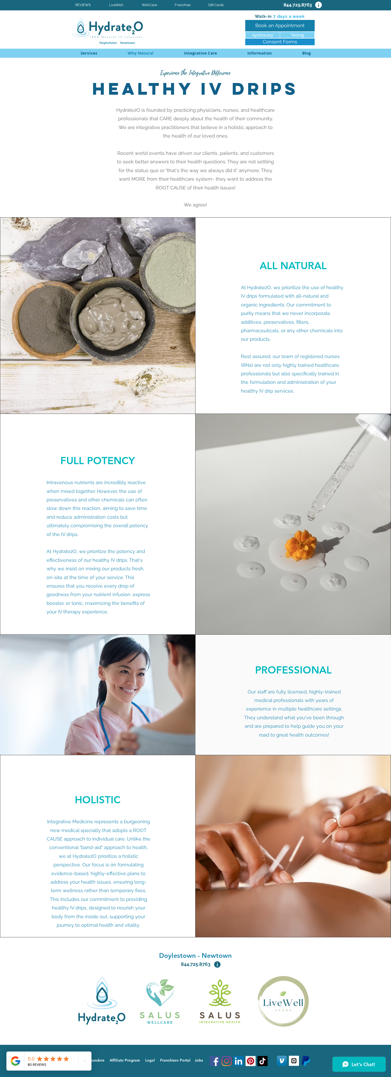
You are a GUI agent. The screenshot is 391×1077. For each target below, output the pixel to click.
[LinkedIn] (239, 1061)
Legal (150, 1060)
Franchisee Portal (175, 1060)
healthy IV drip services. (267, 391)
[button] (200, 53)
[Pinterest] (251, 1061)
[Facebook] (215, 1061)
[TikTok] (262, 1061)
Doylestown (109, 42)
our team (283, 356)
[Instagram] (227, 1061)
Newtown (127, 42)
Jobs (199, 1060)
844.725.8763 (195, 964)
